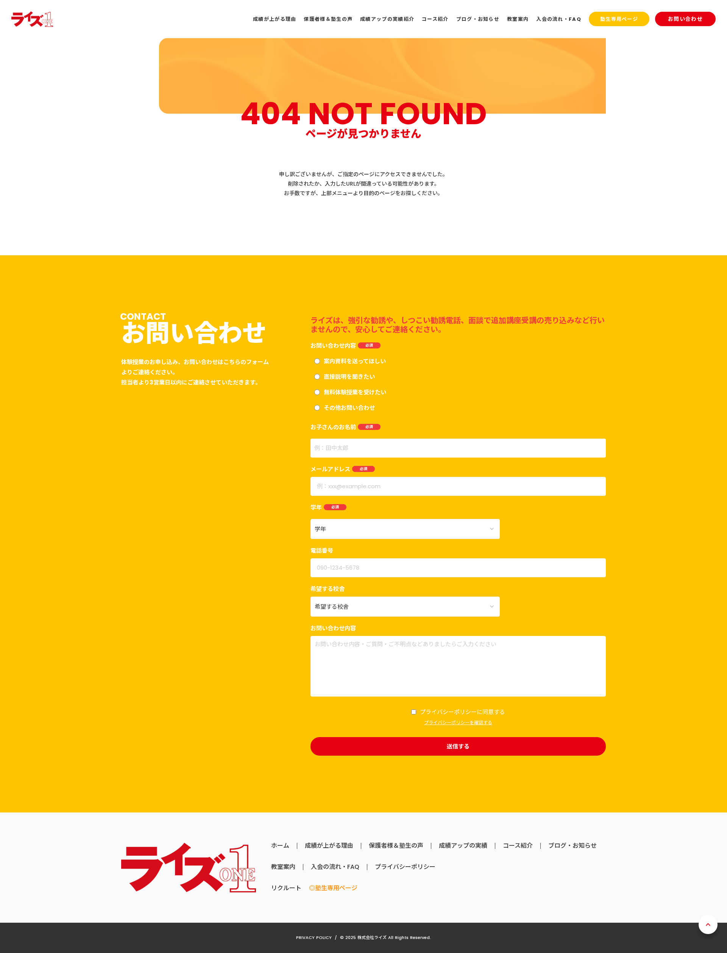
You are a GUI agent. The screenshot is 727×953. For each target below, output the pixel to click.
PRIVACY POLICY (314, 937)
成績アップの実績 (463, 846)
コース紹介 (518, 846)
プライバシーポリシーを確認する (458, 723)
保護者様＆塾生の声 (396, 846)
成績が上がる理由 (329, 846)
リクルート (286, 888)
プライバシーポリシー (405, 867)
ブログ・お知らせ (572, 846)
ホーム (280, 846)
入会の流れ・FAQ (335, 867)
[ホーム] (32, 19)
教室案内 (283, 867)
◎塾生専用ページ (333, 888)
